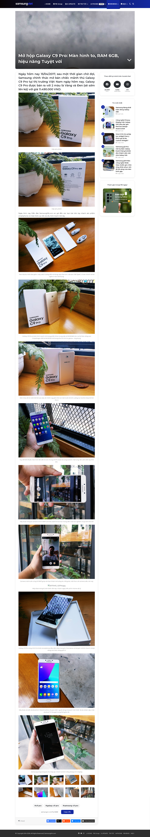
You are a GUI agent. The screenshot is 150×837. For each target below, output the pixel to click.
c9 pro (38, 806)
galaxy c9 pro (53, 806)
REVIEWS (113, 4)
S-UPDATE (71, 4)
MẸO (124, 4)
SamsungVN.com (50, 833)
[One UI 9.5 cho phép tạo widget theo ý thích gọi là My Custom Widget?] (108, 138)
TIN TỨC (83, 4)
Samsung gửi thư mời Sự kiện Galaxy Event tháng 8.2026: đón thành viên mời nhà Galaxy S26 (123, 151)
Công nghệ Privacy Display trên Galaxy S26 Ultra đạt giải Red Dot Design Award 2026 (123, 124)
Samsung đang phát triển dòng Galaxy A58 (123, 110)
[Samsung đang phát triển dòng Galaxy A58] (108, 112)
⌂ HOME (47, 4)
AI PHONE (97, 4)
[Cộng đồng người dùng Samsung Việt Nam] (24, 4)
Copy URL (67, 812)
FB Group (58, 4)
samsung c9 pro (71, 806)
